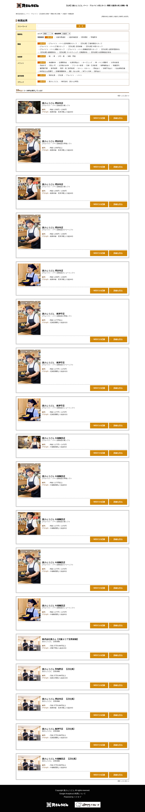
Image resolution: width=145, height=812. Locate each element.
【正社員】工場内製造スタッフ (91, 43)
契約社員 (52, 75)
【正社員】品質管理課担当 (110, 49)
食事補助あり (105, 65)
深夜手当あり (107, 68)
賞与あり (97, 71)
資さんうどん (53, 81)
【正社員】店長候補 (75, 46)
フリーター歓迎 (77, 65)
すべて (50, 37)
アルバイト (70, 75)
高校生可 (43, 65)
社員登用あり (75, 62)
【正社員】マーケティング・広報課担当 (73, 52)
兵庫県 (121, 16)
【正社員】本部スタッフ (94, 46)
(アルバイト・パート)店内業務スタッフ (63, 43)
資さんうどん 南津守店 (53, 314)
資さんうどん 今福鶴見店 (53, 438)
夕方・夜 (61, 56)
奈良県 (126, 16)
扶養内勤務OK (61, 71)
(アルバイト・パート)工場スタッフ (52, 46)
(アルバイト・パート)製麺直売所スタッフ (83, 49)
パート (79, 75)
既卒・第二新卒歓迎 (67, 68)
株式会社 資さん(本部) (69, 81)
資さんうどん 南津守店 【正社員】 (58, 729)
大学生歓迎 (115, 62)
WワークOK (87, 71)
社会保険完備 (120, 68)
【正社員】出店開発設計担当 (100, 52)
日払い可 (52, 65)
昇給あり (96, 68)
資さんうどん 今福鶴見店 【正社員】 (59, 759)
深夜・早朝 (72, 56)
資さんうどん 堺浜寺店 (52, 103)
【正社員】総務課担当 (48, 52)
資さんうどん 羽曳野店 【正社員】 (58, 669)
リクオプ (77, 797)
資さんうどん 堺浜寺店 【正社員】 (58, 699)
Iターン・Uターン (84, 68)
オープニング (87, 62)
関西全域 (105, 16)
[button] (99, 118)
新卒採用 (54, 68)
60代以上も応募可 (46, 71)
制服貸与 (116, 65)
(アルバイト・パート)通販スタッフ (52, 49)
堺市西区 (84, 37)
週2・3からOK (74, 71)
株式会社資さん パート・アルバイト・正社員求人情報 (32, 14)
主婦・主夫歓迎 (91, 65)
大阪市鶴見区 (73, 37)
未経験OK (52, 62)
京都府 (111, 16)
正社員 (60, 75)
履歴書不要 (44, 68)
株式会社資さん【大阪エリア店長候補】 (60, 639)
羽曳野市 (94, 37)
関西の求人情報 (56, 14)
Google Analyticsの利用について (72, 794)
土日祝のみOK (64, 65)
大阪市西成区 (60, 37)
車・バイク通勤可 (101, 62)
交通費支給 (63, 62)
